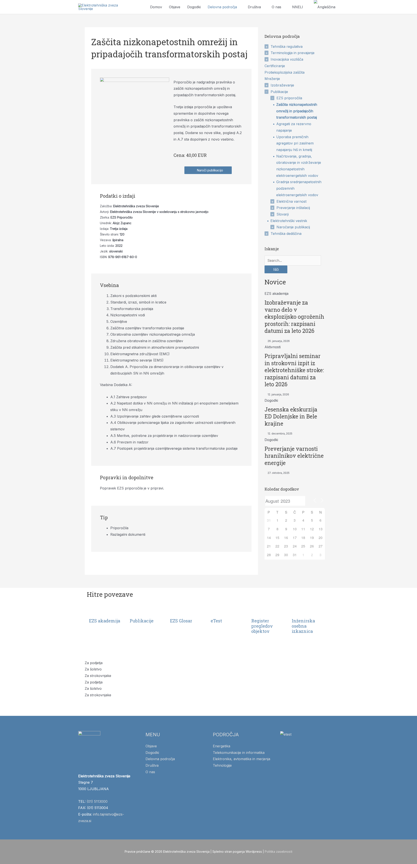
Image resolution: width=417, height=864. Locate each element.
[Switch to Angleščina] (324, 7)
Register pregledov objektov (262, 626)
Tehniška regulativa (287, 46)
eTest (216, 621)
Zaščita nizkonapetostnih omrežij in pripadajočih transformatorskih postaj (296, 110)
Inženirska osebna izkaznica (303, 626)
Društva (254, 7)
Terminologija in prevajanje (292, 53)
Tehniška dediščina (286, 233)
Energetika (221, 746)
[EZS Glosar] (175, 610)
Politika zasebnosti (278, 851)
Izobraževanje (282, 85)
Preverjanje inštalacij (293, 208)
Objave (174, 7)
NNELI (297, 7)
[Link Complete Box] (295, 316)
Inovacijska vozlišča (287, 59)
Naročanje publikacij (293, 227)
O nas (276, 7)
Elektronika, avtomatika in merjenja (241, 759)
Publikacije (279, 92)
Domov (156, 7)
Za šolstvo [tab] (93, 669)
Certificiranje (275, 66)
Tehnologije (222, 765)
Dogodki (194, 7)
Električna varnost (291, 201)
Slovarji (282, 214)
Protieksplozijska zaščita (284, 72)
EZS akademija (104, 621)
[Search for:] (293, 260)
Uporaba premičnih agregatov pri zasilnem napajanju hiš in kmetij (295, 143)
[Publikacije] (135, 610)
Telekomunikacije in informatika (239, 752)
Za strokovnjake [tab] (98, 675)
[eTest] (216, 610)
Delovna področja (222, 7)
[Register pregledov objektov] (256, 610)
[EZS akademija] (94, 610)
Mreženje (272, 78)
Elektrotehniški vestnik (288, 221)
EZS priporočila (289, 98)
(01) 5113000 (97, 801)
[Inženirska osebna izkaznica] (297, 610)
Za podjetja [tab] (94, 663)
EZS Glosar (181, 621)
